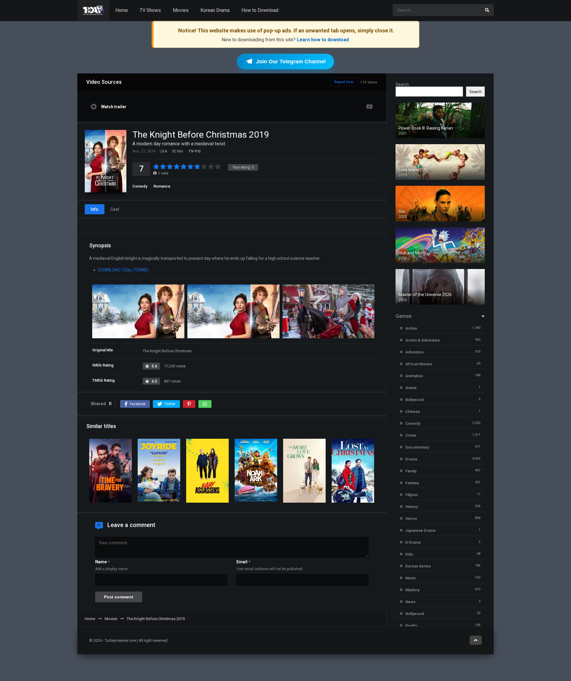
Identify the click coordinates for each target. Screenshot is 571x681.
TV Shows (150, 10)
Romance (161, 186)
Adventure (414, 352)
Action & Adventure (422, 340)
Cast (114, 209)
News (410, 602)
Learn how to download (323, 40)
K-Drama (413, 542)
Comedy (139, 186)
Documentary (417, 447)
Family (410, 471)
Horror (411, 518)
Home (121, 10)
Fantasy (412, 483)
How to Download (259, 10)
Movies (181, 10)
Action (411, 328)
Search (402, 84)
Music (410, 578)
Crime (410, 435)
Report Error (344, 82)
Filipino (411, 495)
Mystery (412, 590)
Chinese (412, 411)
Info (94, 209)
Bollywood (414, 399)
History (411, 506)
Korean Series (418, 566)
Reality (411, 625)
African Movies (418, 364)
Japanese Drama (420, 530)
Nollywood (414, 613)
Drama (411, 459)
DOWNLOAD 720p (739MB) (123, 270)
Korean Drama (215, 10)
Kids (409, 554)
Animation (414, 376)
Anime (411, 388)
